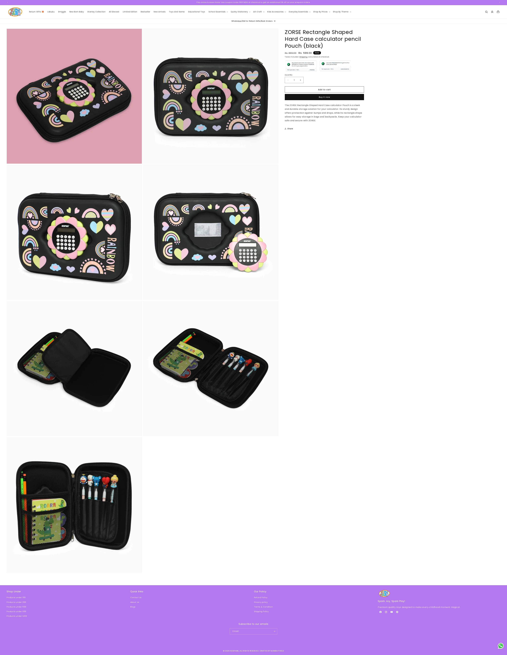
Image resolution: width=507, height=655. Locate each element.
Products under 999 (16, 611)
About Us (134, 602)
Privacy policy (261, 602)
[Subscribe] (274, 631)
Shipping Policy (261, 611)
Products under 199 (16, 597)
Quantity (288, 75)
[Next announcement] (499, 2)
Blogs (132, 607)
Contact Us (136, 597)
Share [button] (290, 128)
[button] (218, 12)
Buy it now (324, 97)
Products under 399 (16, 602)
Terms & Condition (263, 607)
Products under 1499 (17, 616)
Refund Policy (260, 597)
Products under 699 (16, 607)
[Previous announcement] (7, 2)
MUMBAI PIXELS (277, 651)
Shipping (303, 57)
